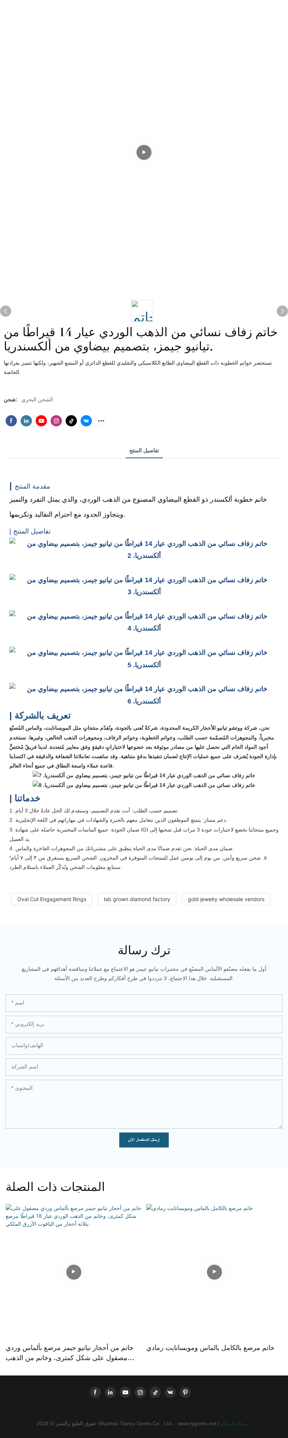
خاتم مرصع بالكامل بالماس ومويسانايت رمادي (210, 1348)
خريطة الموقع (235, 1423)
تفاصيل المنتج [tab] (144, 450)
